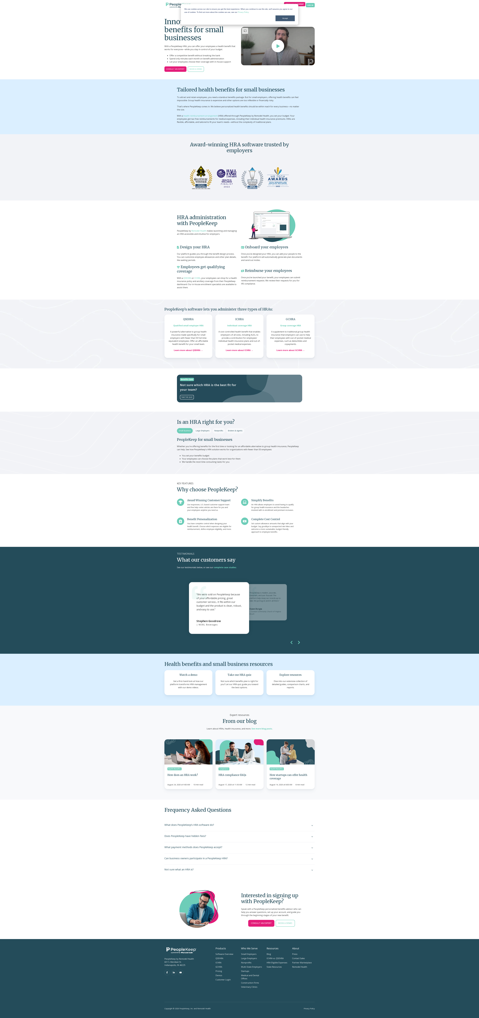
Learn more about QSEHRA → (188, 350)
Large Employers (203, 430)
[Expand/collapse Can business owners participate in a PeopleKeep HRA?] (312, 858)
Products (221, 948)
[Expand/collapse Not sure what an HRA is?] (312, 870)
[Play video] (278, 46)
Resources (273, 948)
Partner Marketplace (302, 962)
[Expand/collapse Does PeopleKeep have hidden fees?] (312, 836)
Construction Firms (250, 982)
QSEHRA (187, 278)
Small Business (185, 430)
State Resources (274, 966)
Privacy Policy (243, 12)
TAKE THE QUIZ (186, 397)
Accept (285, 18)
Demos (219, 975)
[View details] (167, 972)
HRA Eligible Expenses (277, 962)
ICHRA (197, 278)
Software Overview (224, 954)
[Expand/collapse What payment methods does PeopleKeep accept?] (312, 847)
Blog (269, 954)
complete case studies (225, 567)
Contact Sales (298, 958)
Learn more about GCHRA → (291, 350)
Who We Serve (249, 948)
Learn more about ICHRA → (239, 350)
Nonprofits (218, 430)
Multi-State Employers (251, 966)
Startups (245, 971)
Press (294, 954)
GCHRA (219, 966)
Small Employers (248, 954)
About (295, 948)
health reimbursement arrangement (200, 115)
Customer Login (223, 979)
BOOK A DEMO (195, 69)
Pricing (219, 971)
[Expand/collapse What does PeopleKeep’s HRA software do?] (312, 825)
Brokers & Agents (235, 430)
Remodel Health (198, 230)
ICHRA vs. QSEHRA (275, 958)
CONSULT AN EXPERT (175, 69)
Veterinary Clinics (249, 987)
